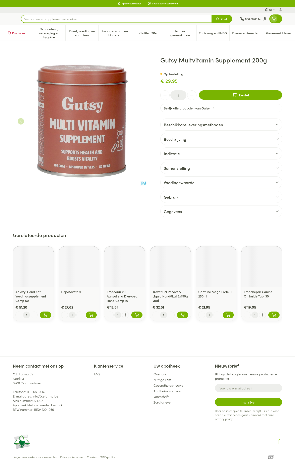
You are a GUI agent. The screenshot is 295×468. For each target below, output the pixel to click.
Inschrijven (248, 402)
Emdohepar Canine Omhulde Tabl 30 (258, 293)
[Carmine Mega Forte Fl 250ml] (216, 266)
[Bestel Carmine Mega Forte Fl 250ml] (228, 315)
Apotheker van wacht (169, 391)
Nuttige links (162, 379)
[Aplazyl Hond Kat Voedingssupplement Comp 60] (33, 266)
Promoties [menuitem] (18, 33)
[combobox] (116, 19)
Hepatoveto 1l (71, 291)
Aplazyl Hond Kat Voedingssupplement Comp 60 (30, 296)
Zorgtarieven (163, 402)
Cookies (92, 457)
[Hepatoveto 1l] (79, 266)
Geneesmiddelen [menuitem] (280, 34)
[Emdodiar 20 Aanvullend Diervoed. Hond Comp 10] (124, 266)
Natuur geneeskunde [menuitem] (183, 33)
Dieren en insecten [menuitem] (247, 34)
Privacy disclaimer (72, 457)
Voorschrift (161, 396)
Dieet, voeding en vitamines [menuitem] (83, 33)
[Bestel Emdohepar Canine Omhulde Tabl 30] (274, 315)
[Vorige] (21, 121)
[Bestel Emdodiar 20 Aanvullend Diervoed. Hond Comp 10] (136, 315)
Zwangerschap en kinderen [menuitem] (116, 33)
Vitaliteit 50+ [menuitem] (151, 34)
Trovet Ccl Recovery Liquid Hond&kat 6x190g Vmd (170, 296)
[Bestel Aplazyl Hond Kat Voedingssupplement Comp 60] (45, 315)
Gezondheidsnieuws (168, 385)
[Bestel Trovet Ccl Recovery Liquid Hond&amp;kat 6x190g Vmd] (182, 315)
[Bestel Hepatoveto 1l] (91, 315)
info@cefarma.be (45, 396)
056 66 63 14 (36, 391)
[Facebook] (279, 441)
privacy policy (223, 419)
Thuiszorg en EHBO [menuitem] (214, 34)
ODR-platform (109, 457)
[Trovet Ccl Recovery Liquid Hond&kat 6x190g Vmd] (170, 266)
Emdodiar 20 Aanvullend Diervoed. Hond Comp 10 (122, 296)
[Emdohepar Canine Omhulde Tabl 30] (261, 266)
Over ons (160, 374)
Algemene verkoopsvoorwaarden (35, 457)
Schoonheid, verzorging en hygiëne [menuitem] (52, 33)
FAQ (97, 374)
